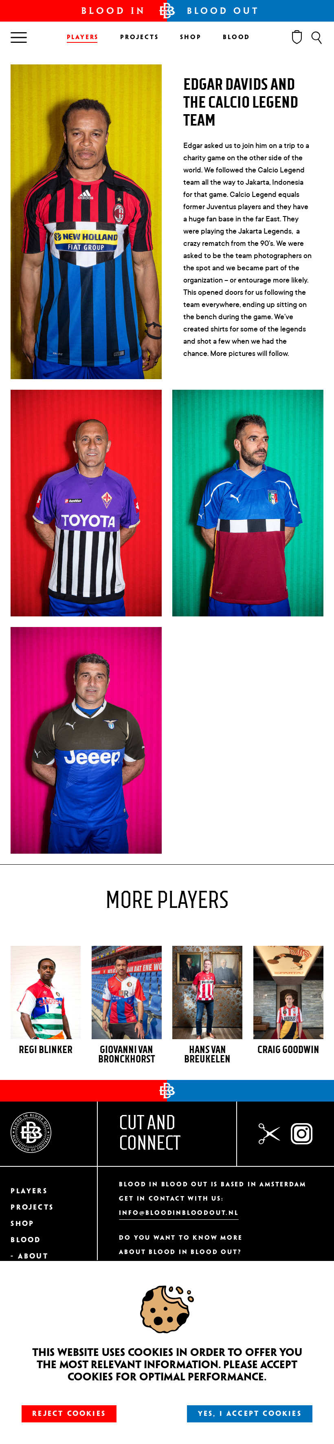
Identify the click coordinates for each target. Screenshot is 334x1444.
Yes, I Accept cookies (250, 1414)
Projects (139, 37)
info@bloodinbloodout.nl (178, 1213)
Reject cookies (69, 1414)
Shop (190, 37)
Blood (236, 37)
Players (83, 37)
